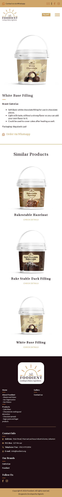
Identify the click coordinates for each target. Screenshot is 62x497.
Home (4, 390)
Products (6, 407)
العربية (46, 15)
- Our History (6, 402)
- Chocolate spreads (9, 416)
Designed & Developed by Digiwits (31, 494)
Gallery (37, 390)
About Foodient (8, 395)
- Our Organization (8, 400)
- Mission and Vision (9, 397)
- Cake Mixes (6, 409)
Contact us (38, 395)
